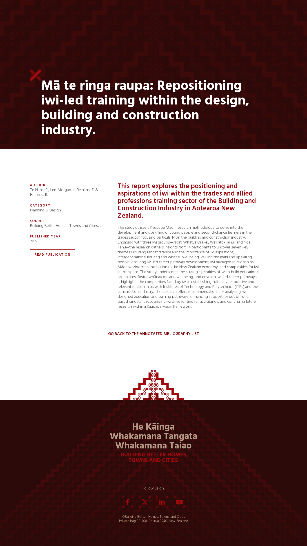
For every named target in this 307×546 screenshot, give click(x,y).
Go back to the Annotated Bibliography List (153, 333)
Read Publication (52, 254)
